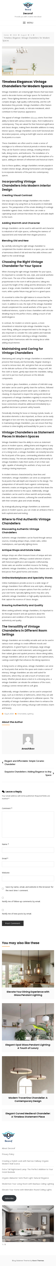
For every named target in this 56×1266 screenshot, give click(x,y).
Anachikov (28, 748)
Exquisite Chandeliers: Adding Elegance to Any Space (28, 773)
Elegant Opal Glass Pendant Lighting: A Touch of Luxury (28, 1046)
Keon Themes (38, 1260)
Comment (7, 808)
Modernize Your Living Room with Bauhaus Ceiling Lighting (28, 1183)
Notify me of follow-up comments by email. (21, 901)
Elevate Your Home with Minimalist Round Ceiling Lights (27, 1189)
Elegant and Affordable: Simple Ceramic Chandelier (24, 763)
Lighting (30, 714)
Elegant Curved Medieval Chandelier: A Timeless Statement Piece (28, 1115)
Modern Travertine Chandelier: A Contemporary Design (28, 1099)
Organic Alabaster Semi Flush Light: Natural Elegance (25, 1178)
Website (6, 872)
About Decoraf (8, 1148)
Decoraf (28, 13)
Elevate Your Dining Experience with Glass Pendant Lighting (28, 993)
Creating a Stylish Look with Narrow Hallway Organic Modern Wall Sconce (25, 1162)
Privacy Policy (8, 1154)
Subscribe (9, 1198)
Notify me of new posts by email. (17, 913)
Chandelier (21, 714)
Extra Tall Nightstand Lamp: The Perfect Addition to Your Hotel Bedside (27, 1170)
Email (5, 858)
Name (5, 844)
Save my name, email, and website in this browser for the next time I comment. (30, 889)
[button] (28, 23)
